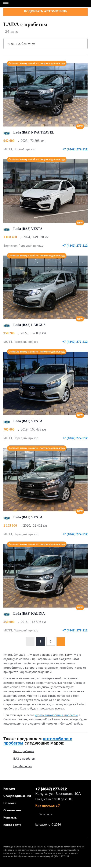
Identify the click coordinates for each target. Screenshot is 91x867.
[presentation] (82, 95)
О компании (12, 810)
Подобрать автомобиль (45, 11)
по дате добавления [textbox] (21, 43)
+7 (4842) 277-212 (75, 149)
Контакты (10, 817)
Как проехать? (47, 805)
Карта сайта (12, 824)
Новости (9, 803)
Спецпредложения (17, 795)
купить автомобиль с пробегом (56, 715)
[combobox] (45, 43)
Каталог (9, 788)
